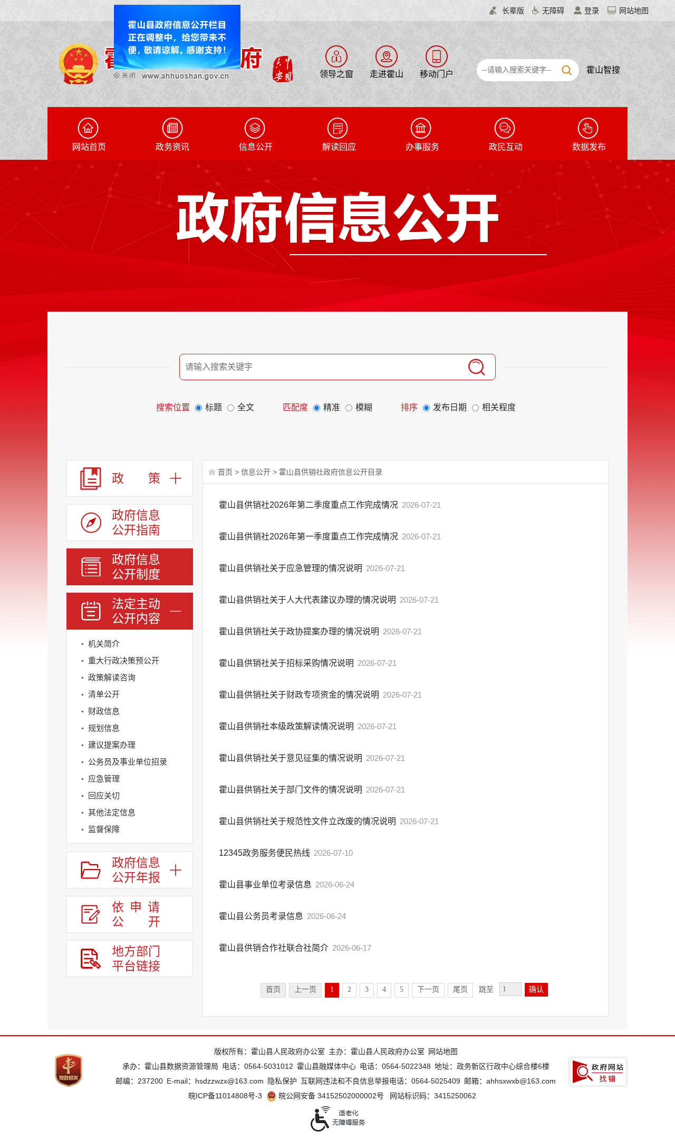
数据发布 (589, 146)
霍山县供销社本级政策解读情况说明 (287, 726)
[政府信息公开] (362, 222)
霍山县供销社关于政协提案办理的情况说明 (300, 631)
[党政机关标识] (68, 1070)
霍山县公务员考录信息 (262, 916)
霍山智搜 (603, 69)
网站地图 (634, 10)
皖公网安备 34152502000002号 (331, 1095)
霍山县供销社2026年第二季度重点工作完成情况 (309, 504)
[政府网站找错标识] (598, 1072)
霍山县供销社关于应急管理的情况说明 (291, 568)
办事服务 (422, 146)
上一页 (305, 989)
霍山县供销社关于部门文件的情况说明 (291, 789)
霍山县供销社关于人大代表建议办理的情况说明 (308, 599)
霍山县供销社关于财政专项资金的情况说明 (300, 694)
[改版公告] (190, 45)
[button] (506, 10)
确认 (536, 989)
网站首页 (89, 146)
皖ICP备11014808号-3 (225, 1095)
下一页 (428, 989)
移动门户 (437, 74)
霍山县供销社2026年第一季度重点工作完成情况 (309, 536)
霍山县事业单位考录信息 (266, 884)
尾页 (460, 989)
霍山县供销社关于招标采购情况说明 (287, 663)
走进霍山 (386, 74)
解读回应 (339, 146)
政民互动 (506, 146)
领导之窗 (336, 74)
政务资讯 (172, 146)
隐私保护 (282, 1081)
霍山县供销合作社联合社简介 (275, 947)
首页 (225, 472)
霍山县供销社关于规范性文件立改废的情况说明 (308, 821)
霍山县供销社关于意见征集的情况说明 (291, 757)
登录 (591, 10)
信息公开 (256, 146)
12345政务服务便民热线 (265, 852)
